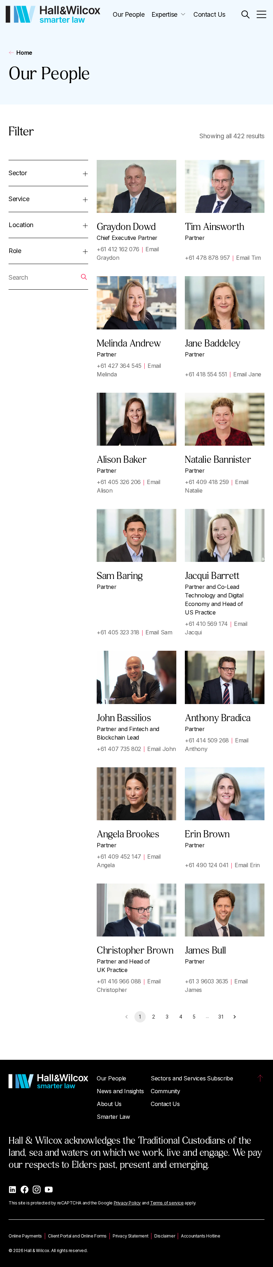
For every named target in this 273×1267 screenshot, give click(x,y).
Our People (128, 14)
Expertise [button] (164, 14)
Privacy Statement (130, 1236)
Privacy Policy (127, 1203)
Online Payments (25, 1236)
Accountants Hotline (200, 1236)
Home (24, 52)
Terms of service (167, 1203)
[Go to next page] (234, 1016)
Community (165, 1091)
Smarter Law (113, 1116)
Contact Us (209, 14)
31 (221, 1017)
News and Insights (120, 1091)
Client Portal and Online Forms (77, 1236)
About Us (109, 1103)
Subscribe (220, 1078)
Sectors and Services (178, 1078)
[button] (245, 14)
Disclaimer (164, 1236)
